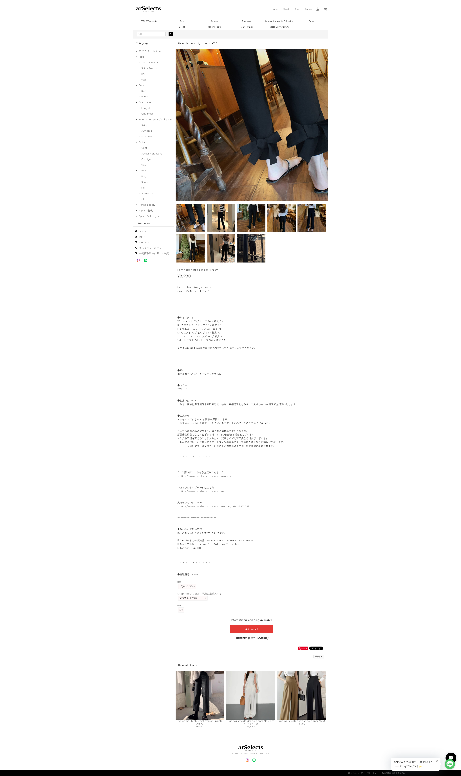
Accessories (148, 193)
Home (275, 9)
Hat (143, 187)
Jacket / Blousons (151, 153)
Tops (182, 21)
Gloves (145, 199)
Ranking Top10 (214, 27)
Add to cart (251, 629)
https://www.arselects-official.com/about (206, 476)
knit (143, 73)
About (286, 9)
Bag (143, 176)
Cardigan (146, 159)
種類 (179, 582)
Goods (182, 27)
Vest (143, 164)
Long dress (147, 108)
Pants (144, 96)
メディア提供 (247, 27)
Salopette (147, 136)
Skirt (143, 90)
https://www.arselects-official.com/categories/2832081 (214, 506)
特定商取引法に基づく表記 (154, 253)
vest (143, 79)
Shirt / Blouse (149, 68)
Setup (144, 125)
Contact (309, 9)
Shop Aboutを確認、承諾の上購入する (199, 593)
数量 (179, 605)
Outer (311, 21)
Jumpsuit (146, 130)
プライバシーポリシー (151, 247)
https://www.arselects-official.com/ (202, 491)
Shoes (144, 182)
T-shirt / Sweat (149, 62)
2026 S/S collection (149, 21)
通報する (319, 656)
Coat (144, 147)
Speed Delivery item (279, 27)
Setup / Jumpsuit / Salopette (279, 21)
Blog (297, 9)
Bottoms (214, 21)
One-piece (246, 21)
